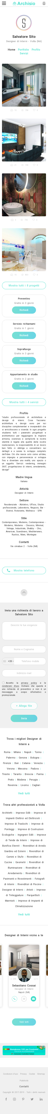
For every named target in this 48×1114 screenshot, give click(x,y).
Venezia (38, 763)
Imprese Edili (23, 812)
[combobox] (8, 661)
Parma (40, 774)
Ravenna (12, 785)
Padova (35, 768)
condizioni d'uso (10, 686)
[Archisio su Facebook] (6, 1099)
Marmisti (10, 900)
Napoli (27, 752)
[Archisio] (24, 3)
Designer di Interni (12, 889)
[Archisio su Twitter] (32, 1099)
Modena (21, 779)
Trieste (6, 774)
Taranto (17, 774)
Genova (23, 757)
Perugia (33, 779)
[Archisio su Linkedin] (41, 1099)
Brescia (29, 774)
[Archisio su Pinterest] (23, 1099)
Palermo (10, 757)
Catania (26, 763)
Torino (38, 752)
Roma (7, 752)
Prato (11, 779)
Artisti (30, 889)
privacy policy (29, 683)
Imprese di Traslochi (16, 823)
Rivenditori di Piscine (29, 884)
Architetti (7, 812)
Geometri (20, 862)
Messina (22, 768)
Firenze (7, 763)
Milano (17, 752)
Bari (17, 763)
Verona (11, 768)
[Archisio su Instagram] (14, 1099)
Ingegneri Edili (25, 834)
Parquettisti (33, 895)
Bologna (34, 757)
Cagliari (36, 785)
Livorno (25, 785)
